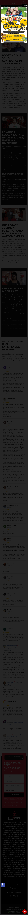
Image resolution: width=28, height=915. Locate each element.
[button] (3, 885)
